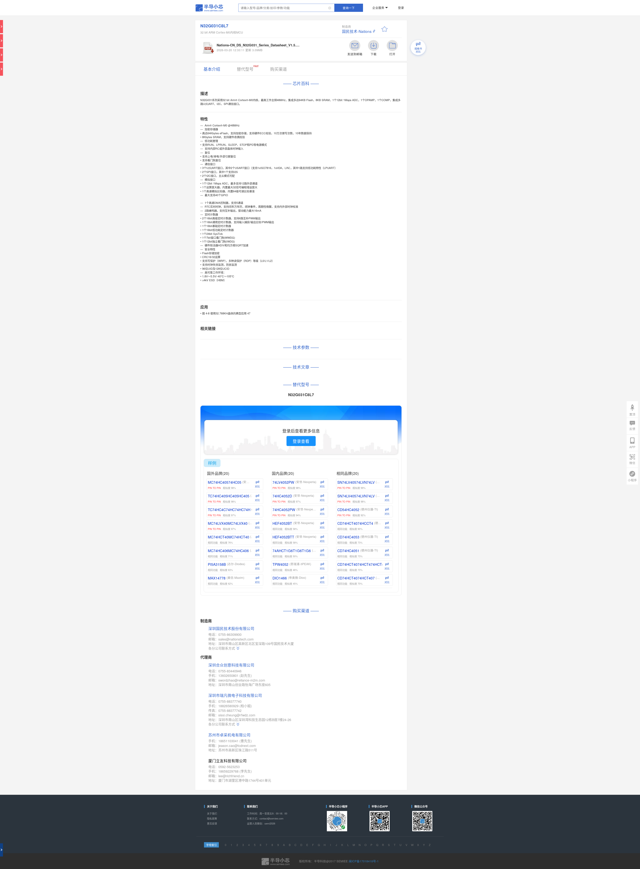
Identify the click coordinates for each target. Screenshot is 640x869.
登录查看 (310, 236)
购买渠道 (297, 37)
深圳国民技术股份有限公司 (272, 336)
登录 (362, 4)
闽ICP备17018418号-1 (342, 460)
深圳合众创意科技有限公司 (272, 355)
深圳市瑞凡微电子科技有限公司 (274, 371)
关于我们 (262, 435)
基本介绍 (262, 37)
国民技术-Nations (340, 16)
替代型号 (281, 36)
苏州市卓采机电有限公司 (271, 392)
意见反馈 (262, 440)
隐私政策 (262, 437)
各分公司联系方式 (267, 346)
